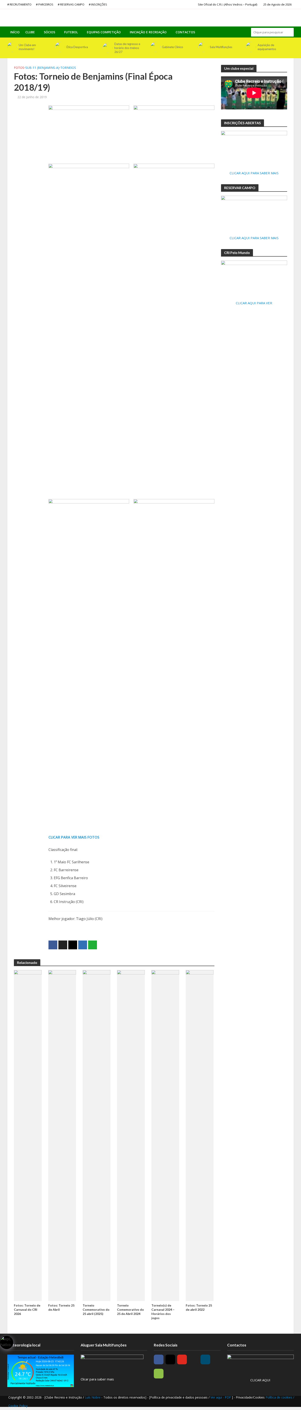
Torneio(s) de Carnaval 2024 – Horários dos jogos (163, 1311)
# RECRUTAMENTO (19, 4)
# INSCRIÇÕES (98, 4)
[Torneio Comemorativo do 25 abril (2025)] (96, 1135)
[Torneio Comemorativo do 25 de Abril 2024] (131, 1135)
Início (15, 32)
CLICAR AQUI (260, 1380)
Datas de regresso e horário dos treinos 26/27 (127, 48)
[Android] (159, 1373)
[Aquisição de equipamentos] (250, 47)
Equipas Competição (104, 32)
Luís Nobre (93, 1397)
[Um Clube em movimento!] (12, 47)
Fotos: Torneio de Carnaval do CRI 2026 (27, 1309)
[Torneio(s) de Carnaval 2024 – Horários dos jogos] (165, 1135)
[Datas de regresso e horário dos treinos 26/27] (107, 48)
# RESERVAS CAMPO (71, 4)
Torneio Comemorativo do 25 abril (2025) (96, 1309)
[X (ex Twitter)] (194, 1359)
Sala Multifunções (221, 47)
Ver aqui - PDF (221, 1397)
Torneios (68, 68)
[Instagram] (170, 1359)
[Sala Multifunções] (203, 47)
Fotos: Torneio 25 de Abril (61, 1307)
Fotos (19, 68)
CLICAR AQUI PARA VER (254, 303)
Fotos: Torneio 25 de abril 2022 (199, 1307)
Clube (30, 32)
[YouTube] (182, 1359)
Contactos (185, 32)
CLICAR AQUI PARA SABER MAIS (254, 173)
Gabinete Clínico (172, 47)
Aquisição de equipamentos (267, 47)
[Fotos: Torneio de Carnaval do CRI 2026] (28, 1135)
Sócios (49, 32)
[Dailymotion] (205, 1359)
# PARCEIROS (44, 4)
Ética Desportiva (77, 47)
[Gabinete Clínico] (155, 47)
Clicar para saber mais (97, 1379)
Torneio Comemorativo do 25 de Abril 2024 (130, 1309)
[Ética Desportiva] (59, 47)
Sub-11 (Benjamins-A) (42, 68)
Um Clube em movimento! (27, 47)
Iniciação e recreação (148, 32)
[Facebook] (159, 1359)
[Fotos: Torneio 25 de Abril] (62, 1135)
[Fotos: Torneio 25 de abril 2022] (200, 1135)
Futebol (71, 32)
